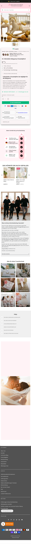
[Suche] (2, 10)
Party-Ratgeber (4, 457)
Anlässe (7, 51)
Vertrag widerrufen (7, 511)
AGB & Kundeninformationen (8, 474)
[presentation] (2, 175)
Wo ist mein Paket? (5, 487)
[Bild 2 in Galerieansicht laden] (17, 44)
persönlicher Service (22, 112)
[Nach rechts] (29, 1)
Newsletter (3, 463)
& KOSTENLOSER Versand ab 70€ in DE (11, 63)
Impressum (3, 491)
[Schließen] (28, 10)
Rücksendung (4, 485)
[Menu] (1, 6)
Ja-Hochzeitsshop (17, 535)
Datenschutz (4, 480)
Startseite (3, 51)
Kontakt (3, 453)
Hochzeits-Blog (4, 455)
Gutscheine (4, 461)
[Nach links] (2, 1)
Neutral (15, 51)
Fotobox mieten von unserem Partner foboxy (12, 506)
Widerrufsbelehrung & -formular (9, 483)
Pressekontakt (4, 508)
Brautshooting (4, 459)
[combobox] (15, 10)
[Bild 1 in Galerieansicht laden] (14, 44)
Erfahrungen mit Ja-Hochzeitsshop (9, 502)
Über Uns (3, 451)
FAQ (2, 489)
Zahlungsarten (4, 478)
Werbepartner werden (6, 504)
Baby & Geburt (11, 51)
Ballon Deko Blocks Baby (9, 180)
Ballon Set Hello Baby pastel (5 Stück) (20, 181)
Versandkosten (4, 476)
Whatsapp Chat (4, 466)
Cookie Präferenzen (6, 493)
